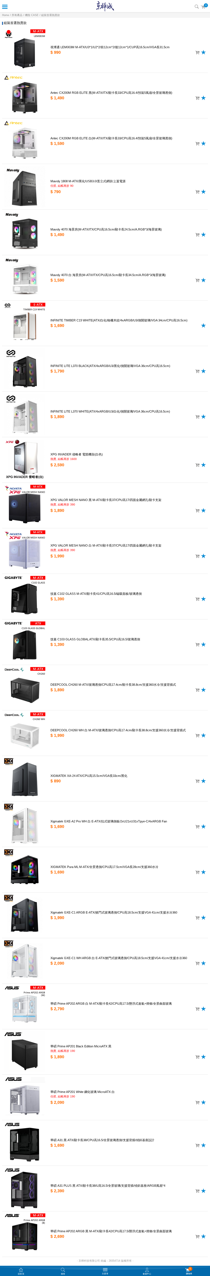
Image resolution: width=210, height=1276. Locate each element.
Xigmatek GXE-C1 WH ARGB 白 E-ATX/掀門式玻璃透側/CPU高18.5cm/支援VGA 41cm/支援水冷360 (118, 958)
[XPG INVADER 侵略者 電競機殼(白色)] (24, 459)
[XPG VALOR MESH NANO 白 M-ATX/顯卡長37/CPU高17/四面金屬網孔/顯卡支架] (24, 551)
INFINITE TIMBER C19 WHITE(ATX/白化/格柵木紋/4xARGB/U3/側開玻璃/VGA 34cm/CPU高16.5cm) (118, 320)
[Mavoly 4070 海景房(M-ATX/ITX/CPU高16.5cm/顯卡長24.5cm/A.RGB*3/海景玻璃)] (24, 232)
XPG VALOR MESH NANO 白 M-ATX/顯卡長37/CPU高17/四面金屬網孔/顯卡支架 (105, 545)
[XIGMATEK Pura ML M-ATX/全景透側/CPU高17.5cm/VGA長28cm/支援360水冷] (24, 869)
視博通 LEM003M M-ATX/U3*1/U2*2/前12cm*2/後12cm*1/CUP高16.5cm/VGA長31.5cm (110, 47)
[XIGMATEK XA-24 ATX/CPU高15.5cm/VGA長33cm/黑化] (24, 778)
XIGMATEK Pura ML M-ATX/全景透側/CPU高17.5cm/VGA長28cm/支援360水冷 (104, 867)
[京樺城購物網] (105, 6)
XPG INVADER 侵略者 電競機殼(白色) (76, 454)
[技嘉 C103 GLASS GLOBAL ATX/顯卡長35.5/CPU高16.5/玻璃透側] (24, 642)
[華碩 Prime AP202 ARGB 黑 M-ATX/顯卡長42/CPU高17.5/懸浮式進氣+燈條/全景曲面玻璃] (24, 1234)
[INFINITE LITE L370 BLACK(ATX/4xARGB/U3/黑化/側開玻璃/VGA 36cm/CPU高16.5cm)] (24, 368)
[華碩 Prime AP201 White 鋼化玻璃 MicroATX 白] (24, 1097)
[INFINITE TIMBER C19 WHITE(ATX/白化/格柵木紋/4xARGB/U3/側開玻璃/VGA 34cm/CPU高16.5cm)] (24, 323)
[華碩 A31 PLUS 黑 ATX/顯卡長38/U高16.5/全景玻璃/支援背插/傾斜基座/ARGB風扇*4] (24, 1188)
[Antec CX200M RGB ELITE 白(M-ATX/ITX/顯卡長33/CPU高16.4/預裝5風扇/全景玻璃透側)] (24, 141)
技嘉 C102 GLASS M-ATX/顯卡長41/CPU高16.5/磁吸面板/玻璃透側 (96, 593)
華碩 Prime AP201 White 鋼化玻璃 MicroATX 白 (82, 1092)
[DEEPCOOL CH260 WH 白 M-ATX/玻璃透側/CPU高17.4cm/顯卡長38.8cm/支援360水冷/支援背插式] (24, 733)
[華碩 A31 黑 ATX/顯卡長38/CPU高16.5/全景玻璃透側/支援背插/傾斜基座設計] (24, 1143)
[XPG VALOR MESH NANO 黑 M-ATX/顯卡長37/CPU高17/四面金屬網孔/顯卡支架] (24, 505)
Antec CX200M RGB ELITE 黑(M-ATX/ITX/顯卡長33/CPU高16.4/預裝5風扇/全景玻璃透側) (111, 92)
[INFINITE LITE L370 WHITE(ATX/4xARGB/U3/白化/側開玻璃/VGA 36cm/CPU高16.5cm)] (24, 414)
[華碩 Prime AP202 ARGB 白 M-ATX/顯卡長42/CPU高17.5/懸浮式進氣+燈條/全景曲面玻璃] (24, 1006)
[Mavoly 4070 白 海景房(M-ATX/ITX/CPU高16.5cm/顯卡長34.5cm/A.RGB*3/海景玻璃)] (24, 277)
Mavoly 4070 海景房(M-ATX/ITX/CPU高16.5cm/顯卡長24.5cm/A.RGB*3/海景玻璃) (106, 229)
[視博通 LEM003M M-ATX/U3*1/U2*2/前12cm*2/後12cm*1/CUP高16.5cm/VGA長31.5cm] (24, 50)
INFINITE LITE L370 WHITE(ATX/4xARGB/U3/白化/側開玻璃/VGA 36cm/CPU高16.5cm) (110, 411)
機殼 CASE (32, 15)
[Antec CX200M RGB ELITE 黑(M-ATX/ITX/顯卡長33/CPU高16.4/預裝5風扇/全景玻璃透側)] (24, 95)
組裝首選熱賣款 (50, 15)
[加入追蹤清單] (203, 52)
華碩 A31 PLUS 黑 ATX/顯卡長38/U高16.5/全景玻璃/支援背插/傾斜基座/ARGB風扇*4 (107, 1185)
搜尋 (197, 7)
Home (5, 15)
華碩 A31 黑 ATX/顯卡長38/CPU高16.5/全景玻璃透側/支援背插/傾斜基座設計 (102, 1140)
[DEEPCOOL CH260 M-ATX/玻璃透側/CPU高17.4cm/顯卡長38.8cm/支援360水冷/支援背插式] (24, 687)
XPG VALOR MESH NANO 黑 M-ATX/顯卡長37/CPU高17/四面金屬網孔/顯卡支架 (105, 500)
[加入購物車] (197, 52)
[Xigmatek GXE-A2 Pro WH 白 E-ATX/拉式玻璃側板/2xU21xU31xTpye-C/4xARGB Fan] (24, 824)
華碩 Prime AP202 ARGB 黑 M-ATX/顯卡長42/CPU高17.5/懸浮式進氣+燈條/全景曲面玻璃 (111, 1231)
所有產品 (17, 15)
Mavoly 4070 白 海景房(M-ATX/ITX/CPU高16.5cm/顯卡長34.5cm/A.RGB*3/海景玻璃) (108, 275)
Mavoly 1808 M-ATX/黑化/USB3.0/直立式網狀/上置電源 (88, 181)
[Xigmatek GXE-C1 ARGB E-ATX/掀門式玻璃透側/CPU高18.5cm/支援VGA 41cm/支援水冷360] (24, 915)
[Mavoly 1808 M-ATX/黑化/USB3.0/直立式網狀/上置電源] (24, 186)
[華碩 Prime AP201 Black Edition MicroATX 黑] (24, 1052)
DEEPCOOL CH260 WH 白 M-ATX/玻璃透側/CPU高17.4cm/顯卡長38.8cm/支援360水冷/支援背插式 (118, 730)
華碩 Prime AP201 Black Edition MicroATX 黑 (80, 1046)
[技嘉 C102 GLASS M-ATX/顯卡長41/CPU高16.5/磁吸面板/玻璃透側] (24, 596)
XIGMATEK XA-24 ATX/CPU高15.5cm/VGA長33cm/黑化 (88, 775)
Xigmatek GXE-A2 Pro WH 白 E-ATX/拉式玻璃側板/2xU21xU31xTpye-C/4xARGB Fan (108, 821)
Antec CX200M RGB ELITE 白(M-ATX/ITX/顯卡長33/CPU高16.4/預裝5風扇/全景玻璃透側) (111, 138)
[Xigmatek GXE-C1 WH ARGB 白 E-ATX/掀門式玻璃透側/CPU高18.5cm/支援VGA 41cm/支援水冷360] (24, 960)
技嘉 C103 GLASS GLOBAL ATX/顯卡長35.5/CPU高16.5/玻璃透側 (95, 639)
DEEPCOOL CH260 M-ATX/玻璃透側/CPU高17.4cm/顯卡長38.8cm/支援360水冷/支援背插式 (113, 684)
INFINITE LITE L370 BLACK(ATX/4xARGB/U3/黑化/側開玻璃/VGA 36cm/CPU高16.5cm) (110, 366)
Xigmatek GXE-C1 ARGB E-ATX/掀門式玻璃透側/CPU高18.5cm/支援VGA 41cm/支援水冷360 (113, 912)
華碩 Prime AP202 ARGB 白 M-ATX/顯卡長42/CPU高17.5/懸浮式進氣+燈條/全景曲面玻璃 (111, 1003)
